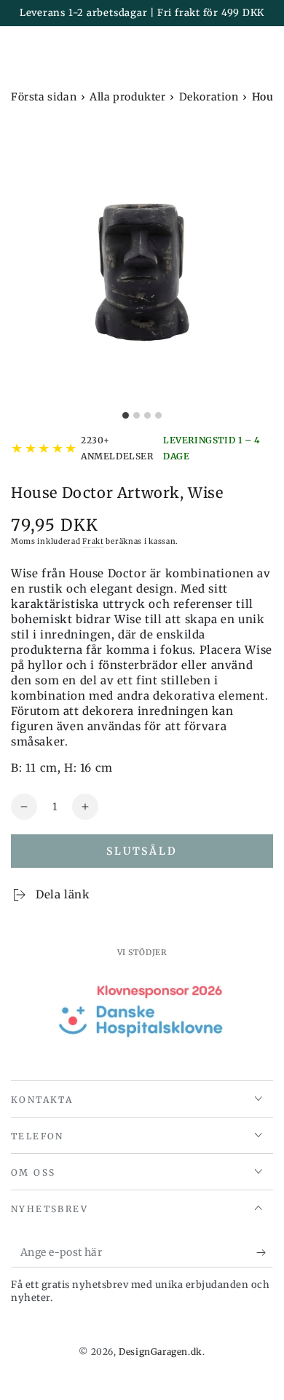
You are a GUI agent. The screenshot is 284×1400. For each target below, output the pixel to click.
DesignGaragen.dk (160, 1351)
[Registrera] (264, 1253)
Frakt (93, 541)
